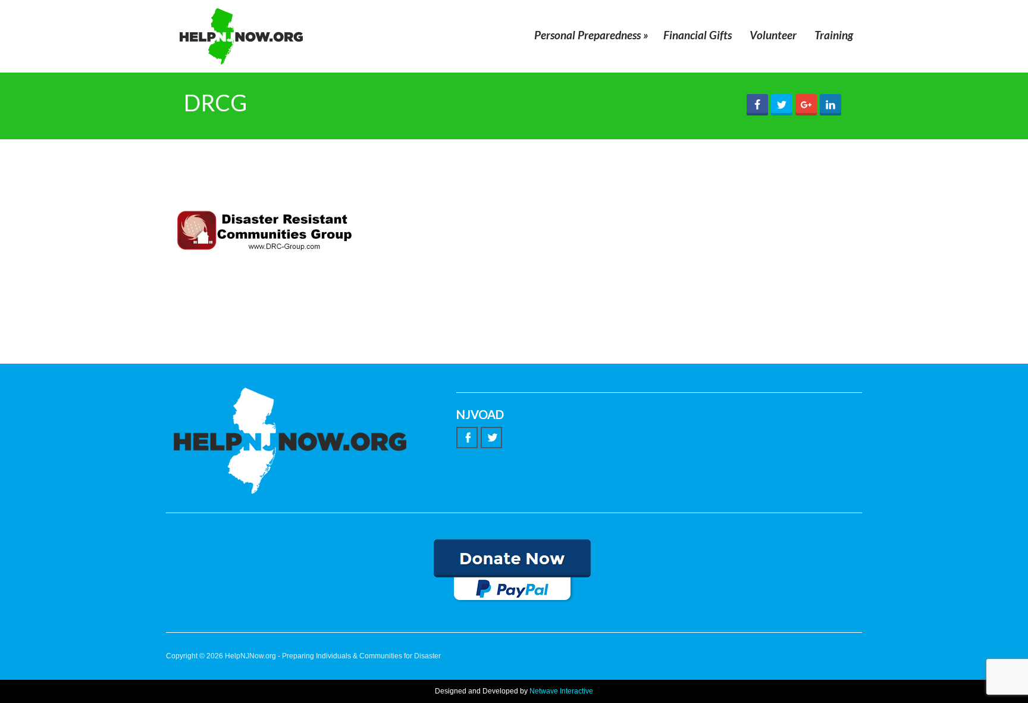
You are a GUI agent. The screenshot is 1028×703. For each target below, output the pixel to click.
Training (833, 35)
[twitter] (491, 437)
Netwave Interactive (561, 691)
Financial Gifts (697, 35)
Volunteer (773, 35)
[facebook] (467, 437)
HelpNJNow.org (250, 656)
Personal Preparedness (591, 35)
